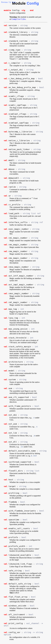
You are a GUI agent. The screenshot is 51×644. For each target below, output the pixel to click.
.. (27, 10)
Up (10, 2)
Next (14, 2)
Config (33, 3)
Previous (4, 2)
